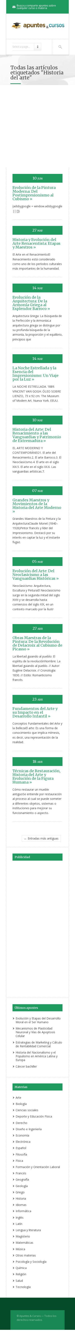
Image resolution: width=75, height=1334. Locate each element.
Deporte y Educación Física (34, 1116)
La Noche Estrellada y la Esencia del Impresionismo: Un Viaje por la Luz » (35, 374)
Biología (21, 1104)
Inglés (20, 1217)
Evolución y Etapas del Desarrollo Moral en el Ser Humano (38, 1020)
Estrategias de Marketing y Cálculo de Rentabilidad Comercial (39, 1044)
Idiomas (21, 1205)
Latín (19, 1224)
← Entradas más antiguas (41, 838)
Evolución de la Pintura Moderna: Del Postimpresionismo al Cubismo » (34, 193)
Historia (21, 1198)
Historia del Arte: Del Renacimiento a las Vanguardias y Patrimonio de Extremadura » (36, 435)
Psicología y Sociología (31, 1262)
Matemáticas (24, 1243)
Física (19, 1161)
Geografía (22, 1179)
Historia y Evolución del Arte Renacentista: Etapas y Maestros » (36, 243)
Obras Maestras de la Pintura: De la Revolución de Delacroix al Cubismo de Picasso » (37, 643)
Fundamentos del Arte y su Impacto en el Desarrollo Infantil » (35, 712)
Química (21, 1268)
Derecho (21, 1123)
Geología (22, 1186)
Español (21, 1148)
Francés (21, 1173)
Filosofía (21, 1154)
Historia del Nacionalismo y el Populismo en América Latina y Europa (37, 1056)
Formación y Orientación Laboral (38, 1167)
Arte (18, 1098)
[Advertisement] (37, 128)
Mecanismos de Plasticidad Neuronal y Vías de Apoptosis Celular (35, 1032)
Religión (21, 1274)
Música (20, 1249)
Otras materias (26, 1255)
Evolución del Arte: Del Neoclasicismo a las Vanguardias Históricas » (35, 574)
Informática (23, 1211)
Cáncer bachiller (26, 1066)
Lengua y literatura (28, 1230)
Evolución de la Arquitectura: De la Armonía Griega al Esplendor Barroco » (31, 303)
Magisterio (23, 1236)
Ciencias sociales (27, 1110)
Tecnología (23, 1287)
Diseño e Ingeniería (29, 1129)
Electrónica (23, 1142)
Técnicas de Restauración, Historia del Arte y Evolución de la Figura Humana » (36, 776)
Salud (19, 1281)
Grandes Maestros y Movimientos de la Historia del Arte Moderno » (36, 506)
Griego (20, 1192)
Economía (22, 1135)
